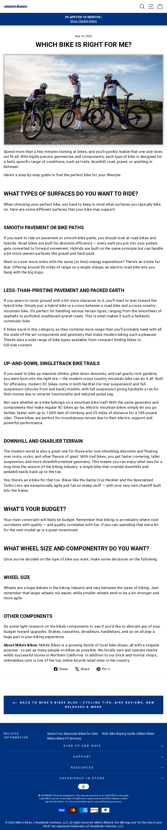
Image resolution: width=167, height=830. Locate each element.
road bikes (139, 238)
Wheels (10, 588)
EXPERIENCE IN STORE (82, 778)
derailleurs (90, 632)
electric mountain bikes (106, 407)
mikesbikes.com (18, 660)
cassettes (70, 632)
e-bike (149, 262)
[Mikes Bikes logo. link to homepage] (16, 6)
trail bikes (97, 456)
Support (82, 756)
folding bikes (125, 340)
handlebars (110, 632)
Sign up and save (82, 745)
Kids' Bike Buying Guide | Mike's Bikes (128, 733)
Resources (82, 767)
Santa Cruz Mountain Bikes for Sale (72, 733)
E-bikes (10, 329)
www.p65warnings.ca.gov (107, 801)
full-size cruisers (18, 345)
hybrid (9, 306)
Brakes (54, 632)
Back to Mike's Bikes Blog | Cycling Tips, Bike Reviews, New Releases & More (86, 705)
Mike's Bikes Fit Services (64, 738)
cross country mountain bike (107, 379)
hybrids (10, 243)
